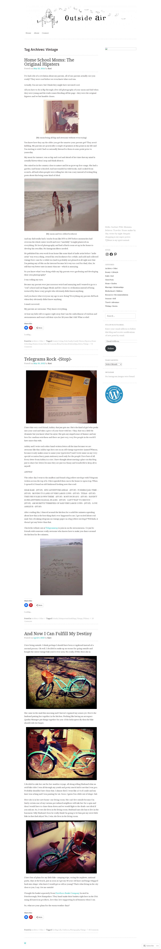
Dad (65, 341)
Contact (45, 33)
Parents (64, 344)
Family (70, 341)
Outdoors (65, 930)
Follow (111, 348)
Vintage (86, 344)
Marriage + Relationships (114, 287)
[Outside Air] (80, 17)
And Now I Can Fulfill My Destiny (58, 633)
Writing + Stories (111, 306)
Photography (75, 930)
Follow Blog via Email (114, 325)
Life (44, 344)
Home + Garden (111, 283)
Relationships (73, 344)
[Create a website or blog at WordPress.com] (25, 943)
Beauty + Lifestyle (111, 272)
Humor (35, 344)
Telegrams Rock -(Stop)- (48, 359)
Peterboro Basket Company (68, 893)
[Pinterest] (115, 254)
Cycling (55, 930)
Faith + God (109, 276)
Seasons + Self (110, 298)
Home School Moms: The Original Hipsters (49, 62)
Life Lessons (51, 344)
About (36, 33)
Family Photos (78, 341)
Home (28, 33)
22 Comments (94, 930)
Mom (59, 344)
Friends (55, 618)
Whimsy (86, 618)
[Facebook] (111, 254)
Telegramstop (51, 528)
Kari (50, 68)
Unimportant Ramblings (67, 618)
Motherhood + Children (113, 291)
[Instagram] (107, 254)
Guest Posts (109, 280)
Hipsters (88, 341)
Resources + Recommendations (116, 295)
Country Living (57, 341)
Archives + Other (37, 341)
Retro (80, 344)
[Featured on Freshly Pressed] (114, 403)
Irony (41, 344)
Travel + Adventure (112, 302)
